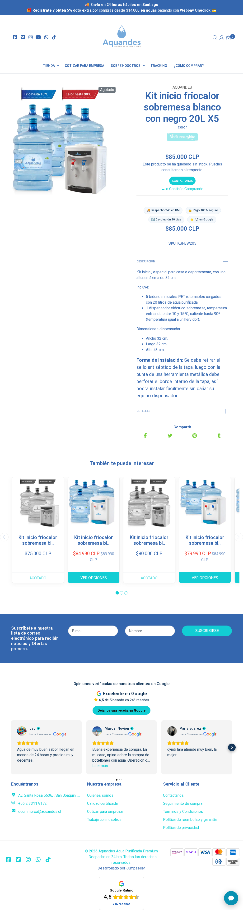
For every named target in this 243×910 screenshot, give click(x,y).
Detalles (143, 411)
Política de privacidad (181, 827)
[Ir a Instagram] (30, 37)
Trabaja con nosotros (104, 819)
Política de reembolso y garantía (190, 819)
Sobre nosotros (125, 66)
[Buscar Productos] (215, 38)
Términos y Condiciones (183, 811)
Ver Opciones (93, 578)
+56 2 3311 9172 (32, 803)
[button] (117, 592)
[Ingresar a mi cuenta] (222, 38)
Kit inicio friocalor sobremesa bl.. (38, 540)
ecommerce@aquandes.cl (39, 811)
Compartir (182, 427)
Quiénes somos (100, 795)
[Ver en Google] (22, 731)
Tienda (49, 66)
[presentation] (4, 537)
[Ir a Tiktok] (54, 37)
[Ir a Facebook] (15, 37)
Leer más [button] (100, 766)
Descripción (145, 261)
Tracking (158, 66)
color (182, 127)
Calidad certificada (102, 803)
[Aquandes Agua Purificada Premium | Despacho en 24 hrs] (122, 37)
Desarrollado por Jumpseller (121, 868)
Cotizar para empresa (84, 66)
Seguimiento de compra (182, 803)
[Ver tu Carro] (228, 38)
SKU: (172, 243)
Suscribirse (207, 630)
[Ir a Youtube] (38, 37)
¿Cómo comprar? (189, 66)
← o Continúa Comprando (182, 189)
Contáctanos (182, 181)
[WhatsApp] (46, 37)
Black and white (182, 137)
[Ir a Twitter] (23, 37)
